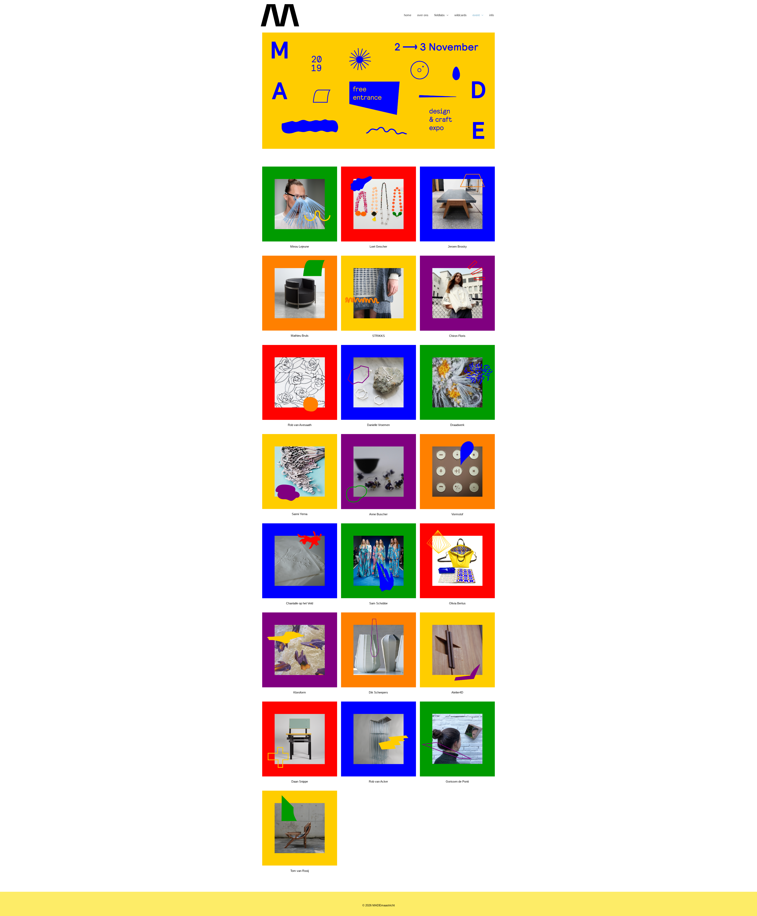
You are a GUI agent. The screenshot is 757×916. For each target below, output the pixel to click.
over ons (422, 15)
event (476, 15)
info (491, 15)
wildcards (460, 15)
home (407, 15)
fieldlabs (439, 15)
